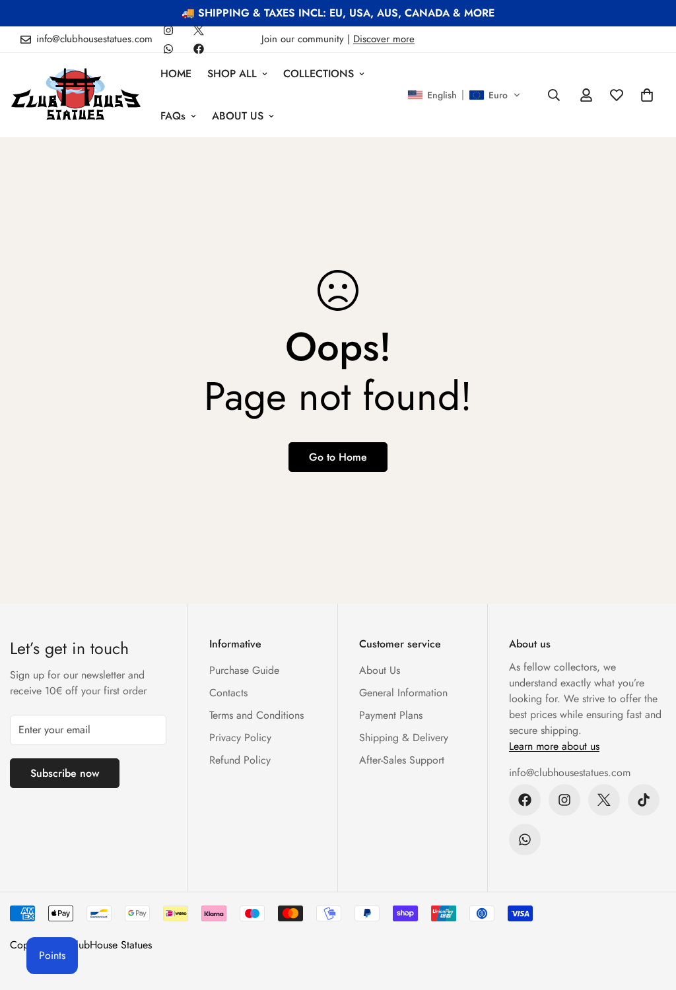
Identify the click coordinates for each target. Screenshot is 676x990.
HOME (175, 73)
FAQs (173, 115)
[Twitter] (198, 30)
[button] (464, 95)
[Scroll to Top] (650, 918)
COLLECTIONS (318, 73)
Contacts (228, 692)
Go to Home (338, 457)
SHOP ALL (232, 73)
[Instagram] (168, 30)
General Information (403, 692)
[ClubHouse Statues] (76, 94)
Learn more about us (554, 746)
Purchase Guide (244, 670)
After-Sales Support (401, 760)
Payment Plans (390, 715)
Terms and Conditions (256, 715)
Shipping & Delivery (403, 737)
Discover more (384, 39)
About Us (379, 670)
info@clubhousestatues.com (569, 772)
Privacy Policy (240, 737)
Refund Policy (240, 760)
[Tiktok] (643, 800)
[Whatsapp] (168, 49)
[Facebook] (198, 49)
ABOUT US (237, 115)
